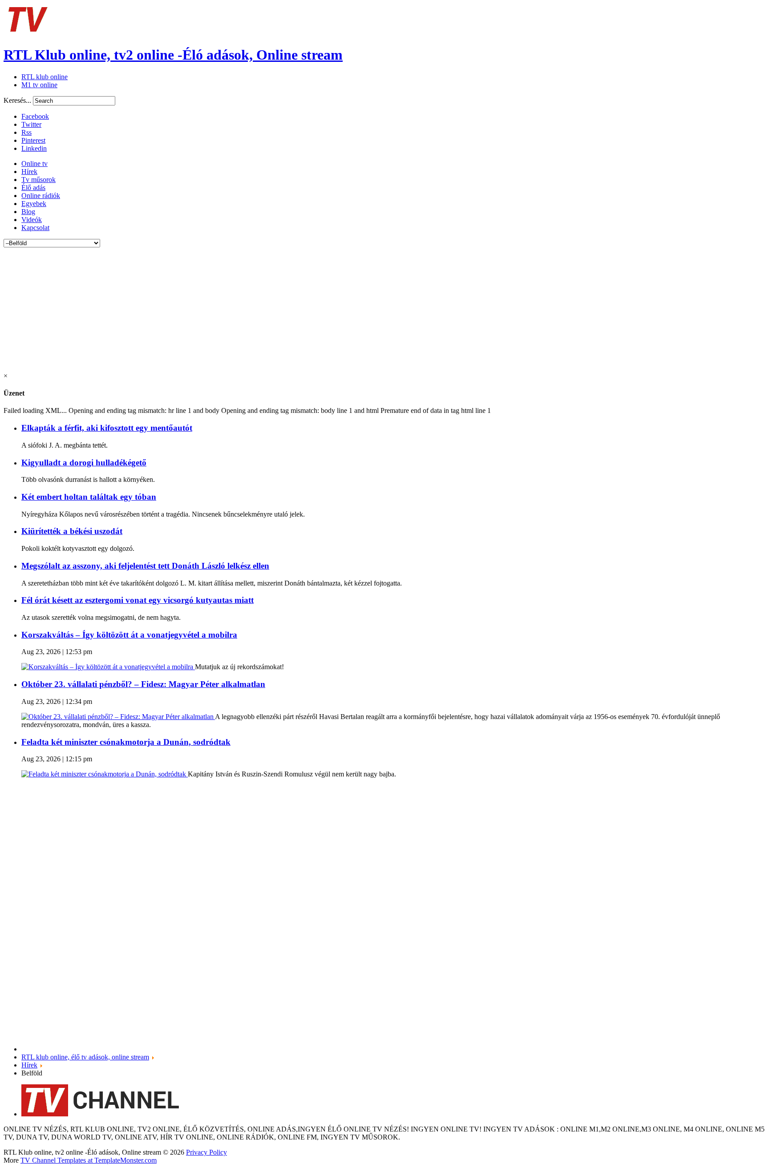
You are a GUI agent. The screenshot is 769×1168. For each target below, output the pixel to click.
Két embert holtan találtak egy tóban (88, 496)
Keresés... (17, 100)
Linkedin (34, 148)
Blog (28, 211)
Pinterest (33, 140)
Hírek (29, 171)
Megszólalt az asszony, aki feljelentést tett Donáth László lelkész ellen (145, 565)
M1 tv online (39, 85)
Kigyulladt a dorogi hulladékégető (83, 462)
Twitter (31, 124)
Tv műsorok (38, 179)
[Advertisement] (271, 309)
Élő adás (33, 187)
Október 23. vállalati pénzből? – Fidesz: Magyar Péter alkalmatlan (143, 684)
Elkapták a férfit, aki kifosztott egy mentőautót (106, 427)
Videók (31, 219)
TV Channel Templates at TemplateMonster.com (88, 1160)
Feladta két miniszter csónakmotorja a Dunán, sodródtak (126, 742)
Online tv (34, 163)
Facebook (35, 116)
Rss (26, 132)
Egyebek (33, 203)
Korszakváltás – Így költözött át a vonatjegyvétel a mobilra (129, 634)
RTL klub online (44, 77)
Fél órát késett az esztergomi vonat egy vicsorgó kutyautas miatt (137, 600)
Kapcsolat (35, 227)
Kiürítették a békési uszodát (71, 531)
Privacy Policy (206, 1152)
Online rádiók (40, 195)
